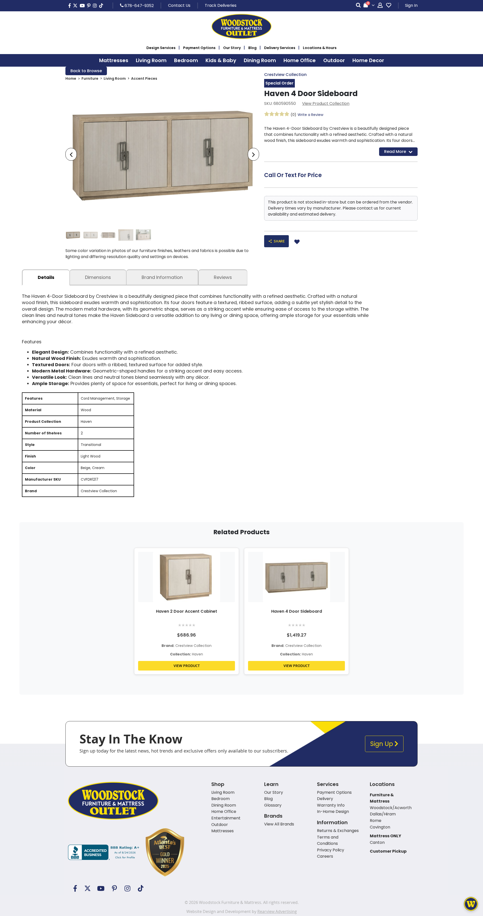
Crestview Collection (285, 74)
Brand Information (162, 277)
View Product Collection (325, 103)
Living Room (115, 78)
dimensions (98, 277)
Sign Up (382, 744)
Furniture (90, 78)
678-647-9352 (139, 5)
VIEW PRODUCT (187, 665)
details (46, 277)
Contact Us (179, 5)
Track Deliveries (220, 5)
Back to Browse (86, 71)
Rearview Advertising (277, 911)
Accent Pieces (144, 78)
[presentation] (71, 154)
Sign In (411, 5)
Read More (395, 151)
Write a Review (310, 114)
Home (70, 78)
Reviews (223, 277)
